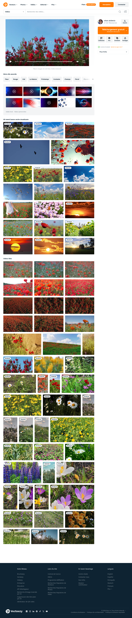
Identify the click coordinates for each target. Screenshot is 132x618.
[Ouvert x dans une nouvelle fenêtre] (43, 611)
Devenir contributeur (82, 584)
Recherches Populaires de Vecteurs (57, 584)
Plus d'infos (103, 52)
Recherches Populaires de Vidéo (57, 593)
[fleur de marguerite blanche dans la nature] (18, 130)
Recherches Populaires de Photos (57, 589)
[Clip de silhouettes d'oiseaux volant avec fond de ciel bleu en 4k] (26, 152)
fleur (7, 79)
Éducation (20, 586)
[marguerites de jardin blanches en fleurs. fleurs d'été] (79, 452)
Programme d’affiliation (56, 580)
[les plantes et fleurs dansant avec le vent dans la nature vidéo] (78, 384)
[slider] (49, 61)
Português (111, 580)
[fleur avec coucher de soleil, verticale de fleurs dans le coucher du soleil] (88, 405)
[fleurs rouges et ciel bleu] (18, 364)
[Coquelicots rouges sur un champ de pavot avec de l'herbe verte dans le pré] (18, 228)
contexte (56, 79)
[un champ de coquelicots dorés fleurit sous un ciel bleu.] (79, 130)
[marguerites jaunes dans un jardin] (17, 174)
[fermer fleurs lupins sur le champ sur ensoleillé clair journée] (22, 472)
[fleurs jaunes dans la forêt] (79, 519)
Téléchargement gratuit (113, 30)
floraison (87, 79)
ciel (23, 79)
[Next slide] (91, 79)
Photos (23, 5)
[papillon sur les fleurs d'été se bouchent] (48, 210)
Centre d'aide (83, 574)
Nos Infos (81, 580)
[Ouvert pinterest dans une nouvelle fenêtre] (37, 611)
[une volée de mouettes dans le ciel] (18, 192)
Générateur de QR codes (25, 602)
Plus (52, 5)
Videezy (20, 580)
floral (77, 79)
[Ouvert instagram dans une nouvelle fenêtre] (30, 611)
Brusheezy (21, 574)
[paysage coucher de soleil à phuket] (18, 246)
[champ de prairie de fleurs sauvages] (79, 192)
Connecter (121, 5)
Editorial (43, 5)
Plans (83, 5)
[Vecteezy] (5, 4)
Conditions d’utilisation (78, 612)
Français (110, 586)
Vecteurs (12, 5)
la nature (33, 79)
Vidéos (33, 5)
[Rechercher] (120, 11)
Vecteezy (20, 577)
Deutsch (110, 583)
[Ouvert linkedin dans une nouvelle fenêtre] (33, 611)
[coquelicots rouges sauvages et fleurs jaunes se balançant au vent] (48, 174)
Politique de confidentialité (95, 612)
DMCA (50, 577)
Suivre (125, 23)
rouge (15, 79)
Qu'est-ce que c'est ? (117, 47)
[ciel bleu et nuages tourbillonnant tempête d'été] (48, 130)
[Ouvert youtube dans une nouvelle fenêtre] (47, 611)
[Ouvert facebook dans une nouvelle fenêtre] (27, 611)
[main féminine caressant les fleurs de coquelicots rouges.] (18, 210)
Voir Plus (83, 103)
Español (110, 577)
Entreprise (21, 583)
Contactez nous (83, 577)
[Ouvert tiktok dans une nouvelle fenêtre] (40, 611)
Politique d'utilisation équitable (115, 612)
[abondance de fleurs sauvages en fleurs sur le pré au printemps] (88, 344)
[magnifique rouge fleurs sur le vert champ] (55, 384)
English (110, 574)
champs (67, 79)
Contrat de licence (54, 574)
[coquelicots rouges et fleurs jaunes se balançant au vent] (48, 228)
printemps (45, 79)
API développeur (23, 589)
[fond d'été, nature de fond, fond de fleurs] (49, 472)
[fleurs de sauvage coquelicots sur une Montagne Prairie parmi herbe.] (22, 344)
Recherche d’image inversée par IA (27, 593)
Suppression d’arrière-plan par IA (26, 598)
